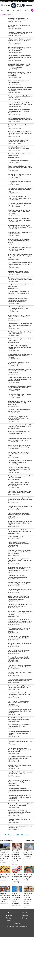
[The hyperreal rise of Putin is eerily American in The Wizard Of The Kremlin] (4, 630)
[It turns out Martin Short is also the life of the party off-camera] (4, 651)
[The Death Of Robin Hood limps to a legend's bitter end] (4, 411)
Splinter (20, 1)
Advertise (9, 915)
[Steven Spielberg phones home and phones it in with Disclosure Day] (4, 447)
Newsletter (29, 5)
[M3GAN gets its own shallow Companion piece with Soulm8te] (4, 148)
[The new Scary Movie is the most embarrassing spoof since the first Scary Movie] (4, 470)
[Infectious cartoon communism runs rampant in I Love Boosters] (4, 606)
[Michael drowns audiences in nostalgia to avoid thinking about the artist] (4, 742)
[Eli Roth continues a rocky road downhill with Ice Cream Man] (4, 142)
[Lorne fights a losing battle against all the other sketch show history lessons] (4, 774)
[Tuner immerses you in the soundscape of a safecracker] (4, 577)
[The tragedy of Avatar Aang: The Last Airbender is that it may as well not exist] (4, 190)
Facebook (9, 918)
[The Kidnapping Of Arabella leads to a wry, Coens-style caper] (4, 249)
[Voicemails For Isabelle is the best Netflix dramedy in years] (4, 364)
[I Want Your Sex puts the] (4, 176)
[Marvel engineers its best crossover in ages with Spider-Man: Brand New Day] (4, 168)
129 (22, 835)
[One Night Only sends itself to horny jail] (4, 126)
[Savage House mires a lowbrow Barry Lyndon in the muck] (4, 477)
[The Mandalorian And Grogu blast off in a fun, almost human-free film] (4, 591)
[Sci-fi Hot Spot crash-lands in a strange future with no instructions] (4, 20)
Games (26, 10)
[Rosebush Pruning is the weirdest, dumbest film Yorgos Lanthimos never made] (4, 213)
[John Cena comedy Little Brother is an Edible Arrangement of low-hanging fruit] (4, 309)
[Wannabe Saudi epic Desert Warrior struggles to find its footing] (4, 726)
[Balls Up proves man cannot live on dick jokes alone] (4, 766)
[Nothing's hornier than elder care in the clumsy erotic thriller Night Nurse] (4, 279)
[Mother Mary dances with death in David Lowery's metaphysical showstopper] (4, 783)
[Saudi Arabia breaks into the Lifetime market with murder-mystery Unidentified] (4, 404)
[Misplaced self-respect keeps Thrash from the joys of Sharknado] (4, 805)
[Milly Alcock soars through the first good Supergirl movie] (4, 333)
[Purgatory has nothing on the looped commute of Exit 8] (4, 827)
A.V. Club (8, 1)
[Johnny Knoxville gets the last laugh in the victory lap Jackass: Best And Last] (4, 326)
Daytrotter (27, 1)
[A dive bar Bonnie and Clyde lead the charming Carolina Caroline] (4, 462)
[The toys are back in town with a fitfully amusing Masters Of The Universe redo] (4, 485)
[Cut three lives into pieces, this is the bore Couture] (4, 340)
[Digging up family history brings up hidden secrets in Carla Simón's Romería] (4, 318)
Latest (2, 10)
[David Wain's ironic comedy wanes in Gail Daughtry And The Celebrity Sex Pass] (4, 257)
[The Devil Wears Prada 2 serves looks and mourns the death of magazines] (4, 703)
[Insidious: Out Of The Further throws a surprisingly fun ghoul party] (4, 33)
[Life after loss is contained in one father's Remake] (4, 286)
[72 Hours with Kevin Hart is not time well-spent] (4, 183)
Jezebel (14, 1)
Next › (27, 835)
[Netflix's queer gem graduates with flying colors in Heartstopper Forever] (4, 227)
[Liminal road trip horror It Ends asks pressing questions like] (4, 58)
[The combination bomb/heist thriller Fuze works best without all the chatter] (4, 734)
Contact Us (17, 923)
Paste (2, 1)
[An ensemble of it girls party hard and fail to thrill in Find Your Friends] (4, 440)
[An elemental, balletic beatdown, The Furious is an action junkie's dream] (4, 426)
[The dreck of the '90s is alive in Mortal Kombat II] (4, 674)
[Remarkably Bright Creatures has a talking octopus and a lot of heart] (4, 667)
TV (8, 10)
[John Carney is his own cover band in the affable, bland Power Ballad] (4, 492)
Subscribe (7, 5)
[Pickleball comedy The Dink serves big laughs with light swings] (4, 205)
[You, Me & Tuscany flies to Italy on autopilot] (4, 820)
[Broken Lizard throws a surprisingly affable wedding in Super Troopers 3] (4, 119)
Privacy (9, 921)
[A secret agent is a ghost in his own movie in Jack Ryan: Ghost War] (4, 584)
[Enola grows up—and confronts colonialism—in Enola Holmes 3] (4, 293)
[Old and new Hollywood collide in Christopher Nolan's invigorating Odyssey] (4, 241)
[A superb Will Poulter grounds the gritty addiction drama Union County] (4, 104)
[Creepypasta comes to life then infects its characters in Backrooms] (4, 531)
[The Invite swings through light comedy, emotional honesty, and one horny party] (4, 348)
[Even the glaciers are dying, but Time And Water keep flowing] (4, 508)
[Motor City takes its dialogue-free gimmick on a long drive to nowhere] (4, 220)
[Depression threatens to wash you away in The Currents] (4, 433)
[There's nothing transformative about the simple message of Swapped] (4, 680)
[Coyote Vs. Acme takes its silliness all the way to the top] (4, 97)
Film (13, 10)
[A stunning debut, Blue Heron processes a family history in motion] (4, 790)
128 (17, 835)
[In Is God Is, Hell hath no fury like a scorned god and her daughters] (4, 638)
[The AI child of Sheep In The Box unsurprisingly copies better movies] (4, 198)
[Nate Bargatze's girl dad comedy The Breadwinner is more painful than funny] (4, 524)
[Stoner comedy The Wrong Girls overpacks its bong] (4, 82)
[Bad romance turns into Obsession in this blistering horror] (4, 645)
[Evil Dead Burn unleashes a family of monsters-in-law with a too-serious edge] (4, 265)
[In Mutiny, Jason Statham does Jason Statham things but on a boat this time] (4, 41)
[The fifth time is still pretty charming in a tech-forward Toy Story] (4, 396)
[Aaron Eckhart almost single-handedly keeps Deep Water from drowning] (4, 695)
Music (19, 10)
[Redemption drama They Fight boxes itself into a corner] (4, 234)
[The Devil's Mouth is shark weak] (4, 161)
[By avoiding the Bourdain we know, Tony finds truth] (4, 155)
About (9, 913)
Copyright (25, 918)
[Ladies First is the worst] (4, 537)
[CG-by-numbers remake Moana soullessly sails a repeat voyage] (4, 272)
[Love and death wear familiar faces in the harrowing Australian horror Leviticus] (4, 356)
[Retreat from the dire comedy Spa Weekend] (4, 27)
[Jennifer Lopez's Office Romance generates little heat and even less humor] (4, 455)
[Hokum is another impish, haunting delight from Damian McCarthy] (4, 687)
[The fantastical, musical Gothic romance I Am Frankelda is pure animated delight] (4, 419)
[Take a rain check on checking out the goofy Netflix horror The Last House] (4, 112)
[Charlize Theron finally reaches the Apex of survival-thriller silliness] (4, 719)
